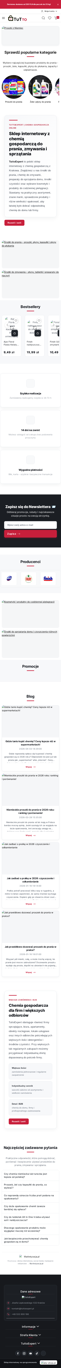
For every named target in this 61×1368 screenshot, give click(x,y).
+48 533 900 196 (20, 1314)
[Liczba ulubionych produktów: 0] (49, 18)
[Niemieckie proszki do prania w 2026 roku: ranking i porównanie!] (30, 790)
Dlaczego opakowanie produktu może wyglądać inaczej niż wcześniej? (25, 1229)
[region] (30, 91)
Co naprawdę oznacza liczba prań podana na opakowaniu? (29, 1197)
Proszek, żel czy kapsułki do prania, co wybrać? (25, 1186)
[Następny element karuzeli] (57, 579)
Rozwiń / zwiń (14, 223)
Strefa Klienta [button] (29, 1335)
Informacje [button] (29, 1326)
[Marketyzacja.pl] (30, 1256)
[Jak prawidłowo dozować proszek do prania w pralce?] (30, 927)
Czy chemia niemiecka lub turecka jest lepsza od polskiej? (25, 1175)
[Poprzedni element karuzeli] (4, 579)
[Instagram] (24, 1353)
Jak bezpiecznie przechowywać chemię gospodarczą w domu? (26, 1240)
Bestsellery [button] (30, 306)
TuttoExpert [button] (29, 1343)
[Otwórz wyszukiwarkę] (43, 18)
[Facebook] (17, 1353)
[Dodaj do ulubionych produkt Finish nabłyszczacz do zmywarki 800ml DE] (39, 320)
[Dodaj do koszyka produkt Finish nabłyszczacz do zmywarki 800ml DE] (37, 333)
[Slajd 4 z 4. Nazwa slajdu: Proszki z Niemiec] (30, 35)
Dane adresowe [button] (30, 1291)
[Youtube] (30, 1353)
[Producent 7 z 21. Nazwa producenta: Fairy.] (28, 578)
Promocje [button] (30, 666)
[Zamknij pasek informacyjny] (58, 4)
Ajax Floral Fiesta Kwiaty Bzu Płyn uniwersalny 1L (11, 343)
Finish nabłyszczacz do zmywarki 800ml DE (34, 343)
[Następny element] (55, 90)
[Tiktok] (37, 1353)
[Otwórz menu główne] (3, 18)
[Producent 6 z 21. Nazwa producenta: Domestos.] (9, 578)
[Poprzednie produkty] (7, 325)
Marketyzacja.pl (36, 1264)
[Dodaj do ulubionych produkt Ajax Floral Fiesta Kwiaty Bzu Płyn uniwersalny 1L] (16, 320)
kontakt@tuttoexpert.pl (23, 1308)
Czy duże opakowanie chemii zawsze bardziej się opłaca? (24, 1208)
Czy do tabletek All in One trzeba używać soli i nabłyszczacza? (27, 1219)
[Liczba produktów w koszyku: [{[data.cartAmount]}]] (55, 18)
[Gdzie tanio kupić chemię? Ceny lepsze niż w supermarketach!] (30, 721)
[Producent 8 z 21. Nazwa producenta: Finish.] (48, 578)
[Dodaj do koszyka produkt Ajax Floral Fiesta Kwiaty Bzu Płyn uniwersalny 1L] (14, 333)
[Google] (43, 1353)
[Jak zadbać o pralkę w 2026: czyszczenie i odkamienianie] (30, 858)
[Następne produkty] (53, 325)
